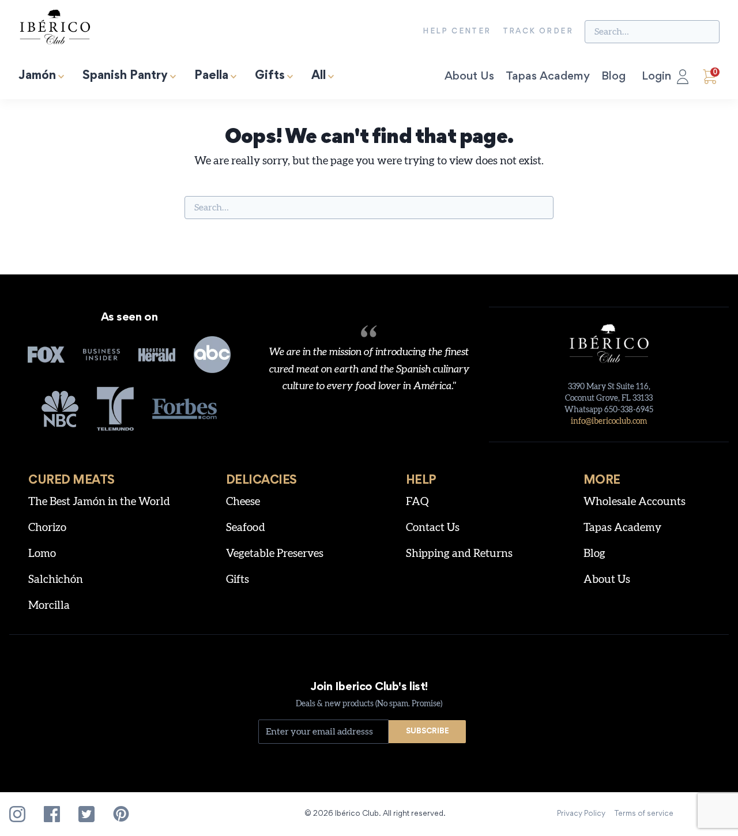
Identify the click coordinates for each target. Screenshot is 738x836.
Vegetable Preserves (274, 553)
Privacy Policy (581, 814)
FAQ (417, 501)
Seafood (245, 527)
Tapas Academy (548, 76)
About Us (469, 76)
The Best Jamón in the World (99, 501)
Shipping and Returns (459, 553)
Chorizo (47, 527)
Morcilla (49, 605)
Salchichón (55, 579)
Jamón (37, 76)
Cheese (243, 501)
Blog (613, 76)
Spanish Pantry (125, 76)
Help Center (457, 31)
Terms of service (644, 814)
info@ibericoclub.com (609, 421)
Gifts (270, 76)
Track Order (538, 31)
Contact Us (433, 527)
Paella (211, 76)
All (318, 76)
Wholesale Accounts (634, 501)
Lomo (42, 553)
